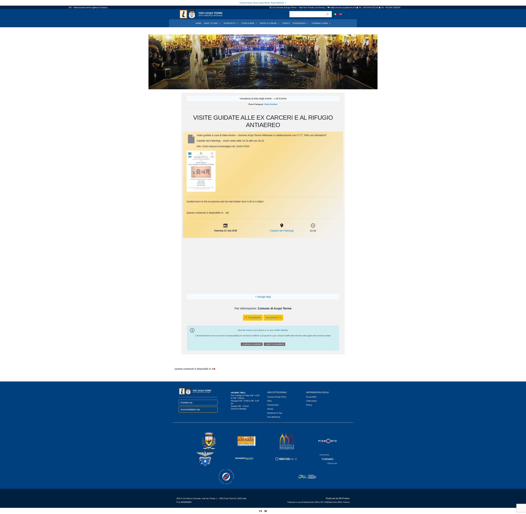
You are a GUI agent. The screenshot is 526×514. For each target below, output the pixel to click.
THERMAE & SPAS (319, 23)
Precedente (254, 317)
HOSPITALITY (230, 23)
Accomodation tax (190, 409)
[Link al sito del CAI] (201, 459)
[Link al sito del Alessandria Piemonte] (324, 459)
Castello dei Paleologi (282, 230)
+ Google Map (263, 296)
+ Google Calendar (251, 344)
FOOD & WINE (247, 23)
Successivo (272, 317)
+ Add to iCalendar (274, 344)
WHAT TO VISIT (211, 23)
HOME (198, 23)
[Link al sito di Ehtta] (282, 459)
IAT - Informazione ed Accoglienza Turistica (88, 7)
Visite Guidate (270, 104)
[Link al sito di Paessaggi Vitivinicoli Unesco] (303, 476)
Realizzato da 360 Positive (338, 498)
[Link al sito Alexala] (242, 441)
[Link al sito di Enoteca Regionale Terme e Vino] (283, 441)
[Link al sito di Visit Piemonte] (323, 441)
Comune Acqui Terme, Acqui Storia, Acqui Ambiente (262, 3)
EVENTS (286, 23)
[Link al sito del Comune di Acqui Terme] (205, 441)
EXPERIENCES (299, 23)
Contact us (186, 402)
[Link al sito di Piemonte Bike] (222, 476)
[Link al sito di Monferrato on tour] (240, 459)
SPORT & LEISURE (268, 23)
